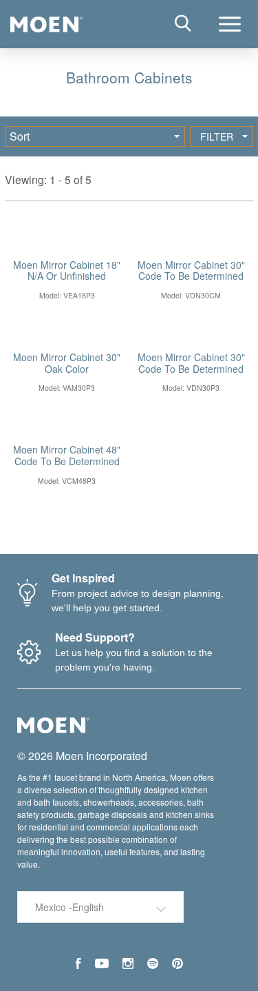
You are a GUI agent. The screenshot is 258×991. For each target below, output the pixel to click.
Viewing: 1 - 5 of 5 (48, 179)
